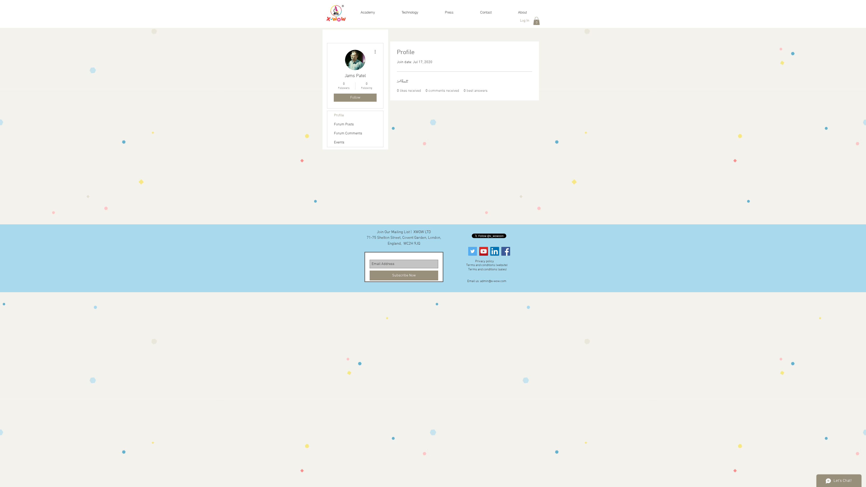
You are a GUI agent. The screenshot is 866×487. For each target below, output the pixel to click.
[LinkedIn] (494, 251)
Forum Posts (344, 124)
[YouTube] (483, 251)
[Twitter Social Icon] (472, 251)
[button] (536, 21)
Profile (339, 115)
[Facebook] (505, 251)
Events (339, 142)
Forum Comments (348, 133)
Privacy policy (484, 261)
